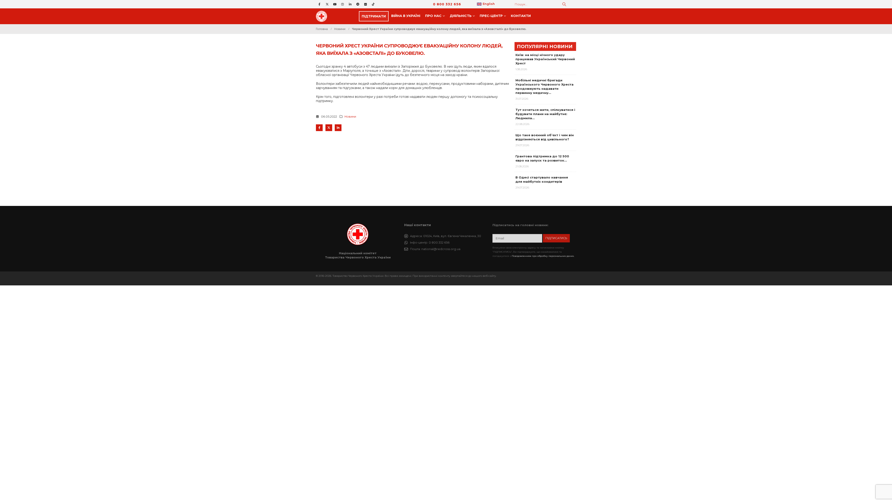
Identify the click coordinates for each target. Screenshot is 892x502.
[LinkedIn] (350, 4)
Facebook (319, 127)
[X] (327, 4)
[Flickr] (365, 4)
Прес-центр (491, 16)
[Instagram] (342, 4)
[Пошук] (564, 4)
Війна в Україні (405, 16)
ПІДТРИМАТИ (374, 16)
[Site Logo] (323, 16)
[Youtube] (334, 4)
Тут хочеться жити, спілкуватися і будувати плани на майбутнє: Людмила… (545, 114)
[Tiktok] (373, 4)
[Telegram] (357, 4)
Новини (350, 116)
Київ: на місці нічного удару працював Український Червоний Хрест (545, 59)
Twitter (328, 127)
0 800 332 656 (447, 4)
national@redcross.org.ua (440, 249)
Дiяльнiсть (461, 16)
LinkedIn (338, 127)
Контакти (521, 16)
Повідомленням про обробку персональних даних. (543, 256)
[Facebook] (319, 4)
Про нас (433, 16)
